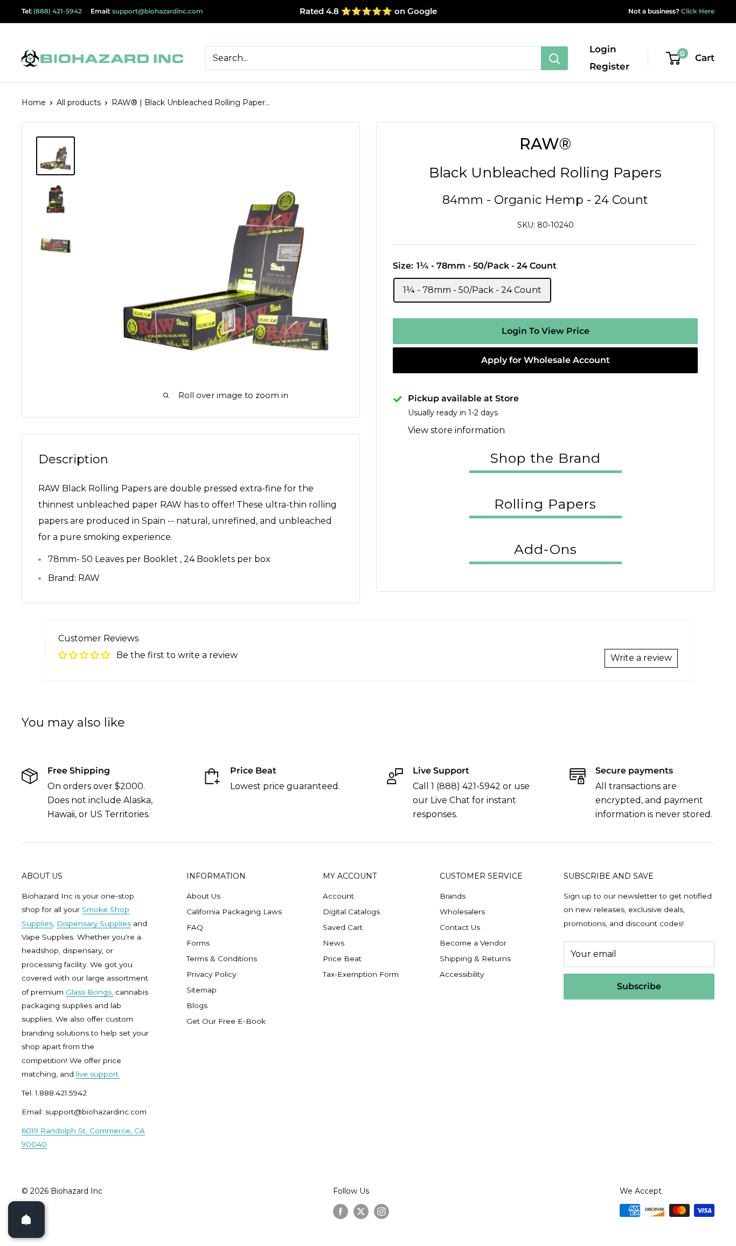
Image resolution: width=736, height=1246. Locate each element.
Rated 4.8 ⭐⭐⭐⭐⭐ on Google (368, 11)
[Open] (26, 1219)
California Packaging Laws (234, 911)
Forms (198, 943)
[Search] (554, 58)
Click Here (696, 11)
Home (34, 102)
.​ (119, 1074)
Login (602, 49)
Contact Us (460, 927)
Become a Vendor (473, 943)
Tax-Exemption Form (361, 974)
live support (97, 1074)
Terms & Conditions (221, 958)
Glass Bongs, (89, 992)
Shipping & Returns (475, 958)
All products (79, 102)
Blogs (196, 1005)
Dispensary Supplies (94, 923)
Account (338, 896)
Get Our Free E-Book (226, 1021)
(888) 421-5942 (57, 11)
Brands (453, 896)
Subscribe (639, 986)
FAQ (194, 927)
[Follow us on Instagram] (381, 1211)
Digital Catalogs (351, 911)
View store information (456, 430)
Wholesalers (462, 911)
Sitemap (201, 989)
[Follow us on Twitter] (361, 1211)
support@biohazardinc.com (157, 11)
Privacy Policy (211, 974)
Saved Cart (343, 927)
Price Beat (342, 958)
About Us (203, 896)
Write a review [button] (641, 658)
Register (609, 66)
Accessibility (462, 974)
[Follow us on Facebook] (340, 1211)
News (333, 943)
